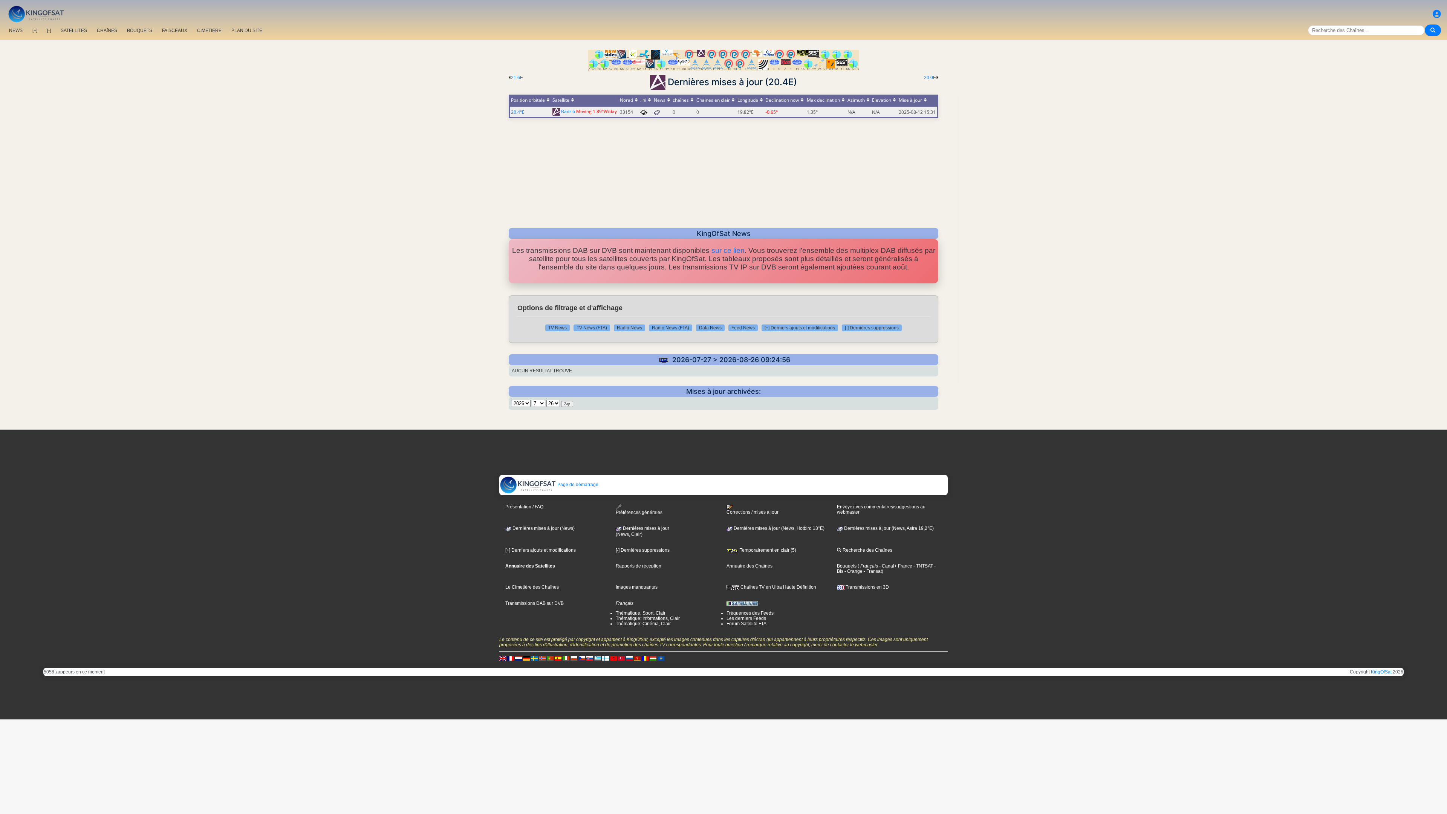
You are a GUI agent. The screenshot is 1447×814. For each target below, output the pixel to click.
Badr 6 (568, 112)
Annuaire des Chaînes (749, 566)
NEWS (16, 30)
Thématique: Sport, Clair (640, 613)
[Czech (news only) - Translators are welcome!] (581, 658)
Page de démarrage (577, 484)
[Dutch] (518, 658)
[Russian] (629, 658)
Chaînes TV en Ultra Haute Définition (777, 587)
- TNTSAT (922, 566)
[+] (34, 30)
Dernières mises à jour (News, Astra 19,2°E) (888, 528)
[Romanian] (645, 658)
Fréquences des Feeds (750, 613)
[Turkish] (621, 658)
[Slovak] (589, 658)
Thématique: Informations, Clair (648, 618)
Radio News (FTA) (670, 327)
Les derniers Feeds (746, 618)
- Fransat (872, 571)
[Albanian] (661, 658)
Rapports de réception (638, 566)
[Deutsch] (526, 658)
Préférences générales (639, 512)
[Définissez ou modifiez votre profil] (1437, 14)
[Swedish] (534, 658)
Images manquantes (637, 587)
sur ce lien (728, 250)
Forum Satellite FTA (746, 623)
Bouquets (847, 566)
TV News (557, 327)
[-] (49, 30)
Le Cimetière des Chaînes (532, 587)
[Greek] (597, 658)
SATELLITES (74, 30)
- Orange (853, 571)
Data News (710, 327)
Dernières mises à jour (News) (543, 528)
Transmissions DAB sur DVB (534, 603)
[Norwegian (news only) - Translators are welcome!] (542, 658)
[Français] (510, 658)
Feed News (743, 327)
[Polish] (574, 658)
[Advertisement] (723, 170)
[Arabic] (613, 658)
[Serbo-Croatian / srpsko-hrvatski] (637, 658)
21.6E (517, 77)
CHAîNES (107, 30)
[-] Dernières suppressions (872, 327)
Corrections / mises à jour (753, 512)
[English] (502, 658)
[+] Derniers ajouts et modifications (800, 327)
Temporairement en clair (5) (767, 550)
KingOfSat (1381, 672)
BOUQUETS (139, 30)
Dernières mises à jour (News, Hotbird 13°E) (778, 528)
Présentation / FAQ (524, 507)
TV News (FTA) (592, 327)
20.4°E (518, 112)
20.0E (930, 77)
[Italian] (566, 658)
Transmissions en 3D (866, 587)
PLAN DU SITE (246, 30)
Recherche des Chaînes (866, 550)
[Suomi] (605, 658)
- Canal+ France (895, 566)
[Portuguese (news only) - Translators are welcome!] (550, 658)
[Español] (558, 658)
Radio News (629, 327)
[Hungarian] (653, 658)
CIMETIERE (209, 30)
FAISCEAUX (174, 30)
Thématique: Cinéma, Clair (643, 623)
